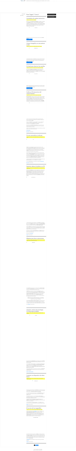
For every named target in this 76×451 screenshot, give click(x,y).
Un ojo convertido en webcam (34, 135)
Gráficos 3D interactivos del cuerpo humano (33, 92)
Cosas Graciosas (35, 378)
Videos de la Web (35, 240)
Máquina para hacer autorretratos (35, 238)
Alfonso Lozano (28, 46)
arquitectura (35, 67)
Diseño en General (38, 378)
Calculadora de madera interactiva (35, 18)
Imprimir (29, 168)
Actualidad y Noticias (35, 46)
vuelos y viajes (41, 67)
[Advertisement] (38, 6)
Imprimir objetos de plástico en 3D (35, 166)
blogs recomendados (39, 312)
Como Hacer (34, 409)
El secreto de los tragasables (33, 408)
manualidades (32, 240)
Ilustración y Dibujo (28, 240)
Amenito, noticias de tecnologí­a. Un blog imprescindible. (34, 310)
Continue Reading (29, 39)
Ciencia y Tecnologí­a (40, 46)
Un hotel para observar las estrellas (35, 66)
